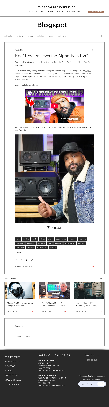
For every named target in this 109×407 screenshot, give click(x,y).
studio (50, 239)
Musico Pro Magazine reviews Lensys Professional (20, 304)
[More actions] (92, 50)
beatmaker (20, 247)
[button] (102, 36)
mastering (82, 239)
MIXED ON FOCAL (12, 380)
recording (19, 243)
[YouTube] (95, 360)
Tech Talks (61, 36)
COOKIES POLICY (12, 357)
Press (50, 36)
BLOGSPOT (10, 366)
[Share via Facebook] (16, 260)
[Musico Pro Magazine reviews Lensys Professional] (20, 290)
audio (35, 239)
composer (41, 243)
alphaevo (30, 247)
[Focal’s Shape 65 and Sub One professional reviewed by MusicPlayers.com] (54, 290)
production (30, 243)
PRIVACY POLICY (12, 361)
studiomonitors (61, 239)
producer (58, 243)
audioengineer (70, 243)
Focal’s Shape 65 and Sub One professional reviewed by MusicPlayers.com (54, 304)
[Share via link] (32, 260)
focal (18, 239)
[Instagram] (88, 360)
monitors (72, 239)
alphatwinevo (41, 247)
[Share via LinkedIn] (27, 260)
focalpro (26, 239)
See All (102, 278)
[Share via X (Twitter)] (21, 260)
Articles (40, 36)
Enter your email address (91, 379)
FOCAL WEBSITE (12, 384)
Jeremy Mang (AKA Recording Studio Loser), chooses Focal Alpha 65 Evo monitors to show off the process (88, 304)
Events (30, 36)
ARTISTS (8, 371)
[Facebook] (92, 360)
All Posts (8, 36)
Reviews (19, 36)
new (49, 243)
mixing (42, 239)
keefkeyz (53, 247)
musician (81, 243)
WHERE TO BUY (12, 375)
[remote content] (54, 106)
